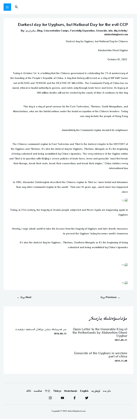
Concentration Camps (56, 30)
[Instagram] (50, 397)
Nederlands (70, 390)
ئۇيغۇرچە (95, 390)
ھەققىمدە (38, 390)
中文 (47, 390)
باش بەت (107, 390)
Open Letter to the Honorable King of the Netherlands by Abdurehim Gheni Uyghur (99, 332)
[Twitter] (86, 397)
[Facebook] (74, 397)
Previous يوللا (110, 297)
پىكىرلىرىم (31, 30)
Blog (39, 30)
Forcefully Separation (82, 30)
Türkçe (57, 390)
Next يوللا (24, 297)
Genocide (101, 30)
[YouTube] (62, 397)
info (110, 30)
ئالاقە (28, 390)
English (84, 390)
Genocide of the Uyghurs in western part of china (100, 354)
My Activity (120, 30)
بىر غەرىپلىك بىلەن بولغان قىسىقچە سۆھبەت (40, 329)
